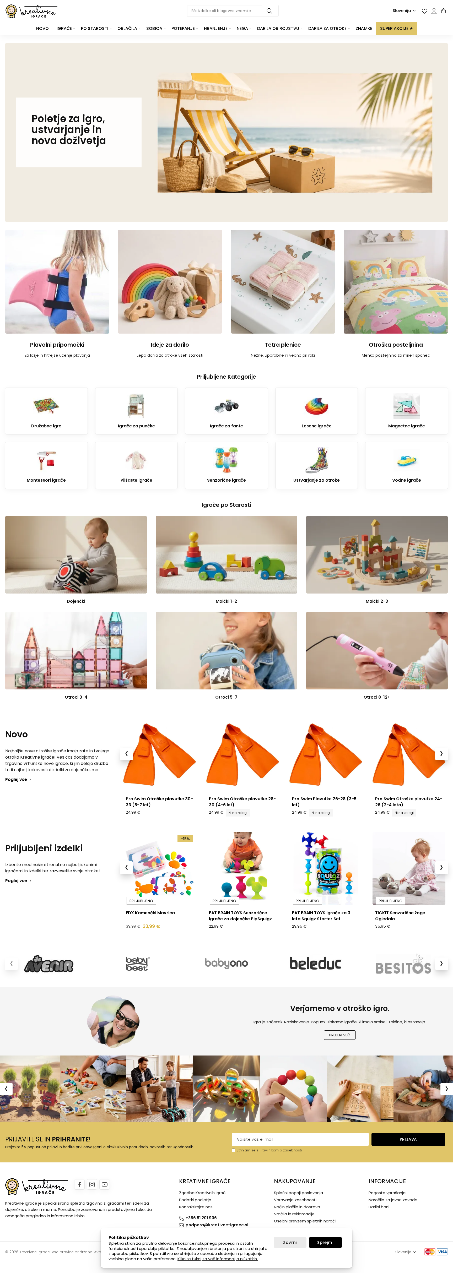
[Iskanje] (270, 11)
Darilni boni (379, 1207)
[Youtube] (105, 1184)
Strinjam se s (247, 1150)
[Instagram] (92, 1184)
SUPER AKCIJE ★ (396, 28)
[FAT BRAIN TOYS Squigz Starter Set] (242, 868)
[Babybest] (138, 964)
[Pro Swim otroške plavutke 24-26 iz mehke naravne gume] (325, 754)
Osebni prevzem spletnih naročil (305, 1221)
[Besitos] (403, 964)
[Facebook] (79, 1184)
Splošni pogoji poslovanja (298, 1192)
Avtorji (99, 1252)
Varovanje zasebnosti (295, 1200)
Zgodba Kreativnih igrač (202, 1192)
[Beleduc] (315, 964)
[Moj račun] (434, 11)
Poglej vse (16, 779)
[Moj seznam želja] (424, 11)
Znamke (364, 28)
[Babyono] (226, 964)
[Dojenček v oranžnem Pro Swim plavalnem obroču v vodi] (409, 754)
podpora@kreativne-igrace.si (217, 1225)
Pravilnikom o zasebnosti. (281, 1150)
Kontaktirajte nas (196, 1207)
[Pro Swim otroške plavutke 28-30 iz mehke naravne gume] (159, 754)
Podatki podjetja (195, 1200)
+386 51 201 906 (201, 1218)
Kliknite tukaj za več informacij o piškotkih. (217, 1258)
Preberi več (339, 1035)
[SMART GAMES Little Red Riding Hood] (409, 868)
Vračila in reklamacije (294, 1214)
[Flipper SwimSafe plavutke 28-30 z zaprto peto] (242, 754)
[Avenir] (49, 964)
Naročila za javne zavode (393, 1200)
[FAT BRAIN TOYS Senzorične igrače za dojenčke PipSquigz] (159, 868)
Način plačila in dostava (297, 1207)
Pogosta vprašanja (387, 1192)
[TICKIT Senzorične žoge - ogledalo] (325, 868)
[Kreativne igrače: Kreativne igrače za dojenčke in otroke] (31, 11)
